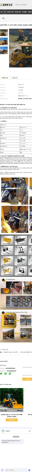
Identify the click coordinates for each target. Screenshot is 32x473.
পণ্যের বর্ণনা (14, 78)
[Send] (29, 470)
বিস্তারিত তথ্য (5, 78)
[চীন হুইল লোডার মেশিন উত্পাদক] (6, 4)
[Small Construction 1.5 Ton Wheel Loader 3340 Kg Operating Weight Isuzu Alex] (4, 32)
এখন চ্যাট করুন (12, 420)
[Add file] (2, 470)
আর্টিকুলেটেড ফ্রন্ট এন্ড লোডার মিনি (10, 352)
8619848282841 (11, 371)
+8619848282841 (10, 368)
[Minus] (29, 431)
